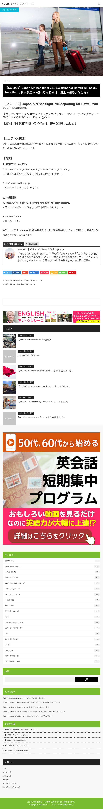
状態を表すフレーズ (28, 284)
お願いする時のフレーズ (51, 566)
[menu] (99, 3)
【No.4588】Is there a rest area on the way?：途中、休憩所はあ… (44, 386)
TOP (4, 768)
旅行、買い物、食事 (9, 10)
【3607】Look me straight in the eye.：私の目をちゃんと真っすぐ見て (26, 707)
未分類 (51, 645)
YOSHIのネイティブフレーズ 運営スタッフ (26, 280)
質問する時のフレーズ (51, 661)
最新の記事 (32, 244)
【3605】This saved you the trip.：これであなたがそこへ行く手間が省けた (27, 716)
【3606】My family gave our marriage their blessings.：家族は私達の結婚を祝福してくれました (34, 711)
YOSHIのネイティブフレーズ (18, 4)
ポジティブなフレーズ (51, 594)
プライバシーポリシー (10, 783)
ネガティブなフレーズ (51, 589)
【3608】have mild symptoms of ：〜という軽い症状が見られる (24, 698)
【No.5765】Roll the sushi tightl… (16, 740)
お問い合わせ (51, 561)
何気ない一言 (51, 605)
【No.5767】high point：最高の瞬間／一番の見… (21, 729)
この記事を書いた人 (14, 244)
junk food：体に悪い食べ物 (28, 355)
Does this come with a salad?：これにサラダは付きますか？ (41, 417)
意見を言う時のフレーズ (51, 628)
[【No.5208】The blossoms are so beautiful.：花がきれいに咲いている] (27, 302)
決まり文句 (51, 650)
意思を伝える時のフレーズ (51, 622)
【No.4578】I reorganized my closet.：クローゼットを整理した (43, 402)
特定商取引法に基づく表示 (11, 787)
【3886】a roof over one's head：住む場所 (34, 340)
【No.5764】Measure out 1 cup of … (17, 745)
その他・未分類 (51, 572)
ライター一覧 (7, 772)
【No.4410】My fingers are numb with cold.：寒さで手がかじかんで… (45, 371)
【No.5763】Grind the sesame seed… (17, 750)
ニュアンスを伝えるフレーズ (51, 583)
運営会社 (6, 779)
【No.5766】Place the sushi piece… (16, 735)
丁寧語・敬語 (51, 600)
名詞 (51, 617)
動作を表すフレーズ (26, 397)
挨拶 (51, 633)
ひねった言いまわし (26, 335)
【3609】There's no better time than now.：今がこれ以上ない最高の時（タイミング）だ (32, 702)
